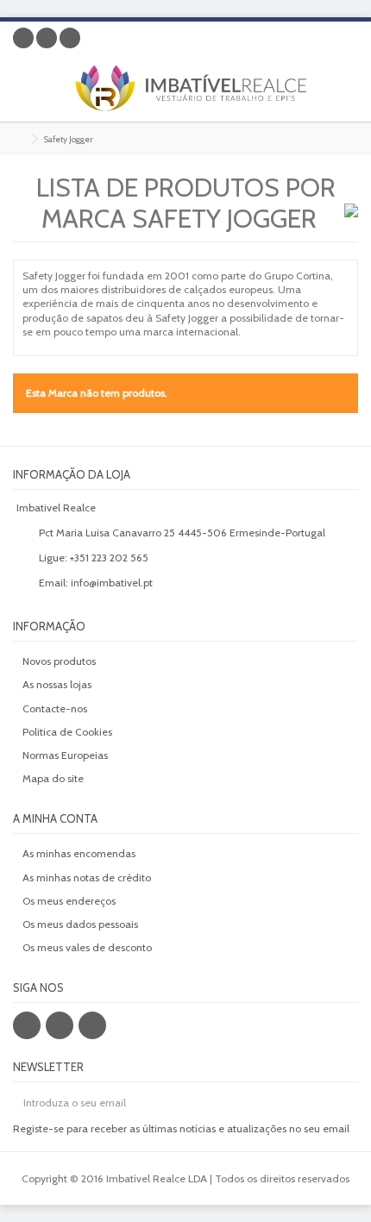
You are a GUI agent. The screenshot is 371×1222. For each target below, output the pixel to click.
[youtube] (92, 1025)
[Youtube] (70, 38)
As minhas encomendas (78, 853)
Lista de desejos (319, 41)
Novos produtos (59, 661)
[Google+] (59, 1025)
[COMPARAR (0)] (345, 41)
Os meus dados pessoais (80, 924)
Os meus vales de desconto (87, 947)
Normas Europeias (65, 755)
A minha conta (55, 818)
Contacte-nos (54, 708)
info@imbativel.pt (112, 582)
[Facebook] (23, 38)
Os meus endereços (69, 900)
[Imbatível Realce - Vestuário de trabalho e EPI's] (198, 88)
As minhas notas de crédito (86, 877)
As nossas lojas (56, 684)
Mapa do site (53, 778)
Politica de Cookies (67, 731)
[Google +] (46, 38)
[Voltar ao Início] (18, 139)
